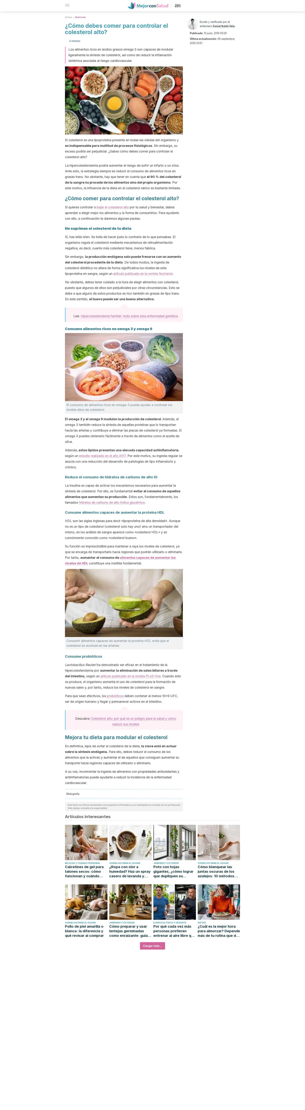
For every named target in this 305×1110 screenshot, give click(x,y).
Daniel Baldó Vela (224, 26)
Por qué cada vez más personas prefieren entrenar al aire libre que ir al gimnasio (174, 931)
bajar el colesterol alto (113, 207)
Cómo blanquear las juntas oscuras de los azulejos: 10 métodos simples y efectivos (216, 871)
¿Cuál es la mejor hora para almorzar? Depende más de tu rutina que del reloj (219, 931)
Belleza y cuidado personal (82, 863)
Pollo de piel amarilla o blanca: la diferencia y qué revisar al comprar (84, 931)
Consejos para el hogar (124, 863)
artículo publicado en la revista (143, 273)
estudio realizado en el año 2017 (102, 456)
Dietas (68, 17)
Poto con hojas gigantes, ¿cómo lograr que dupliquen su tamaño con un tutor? (173, 871)
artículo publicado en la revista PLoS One (130, 676)
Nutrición (80, 17)
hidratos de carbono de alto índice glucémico (112, 502)
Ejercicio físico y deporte (170, 922)
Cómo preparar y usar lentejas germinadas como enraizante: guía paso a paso (128, 931)
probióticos (115, 696)
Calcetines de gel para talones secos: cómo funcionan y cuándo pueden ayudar (84, 871)
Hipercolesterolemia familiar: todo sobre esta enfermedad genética (129, 316)
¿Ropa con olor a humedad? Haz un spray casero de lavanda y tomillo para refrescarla (130, 871)
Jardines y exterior (166, 863)
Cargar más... (152, 946)
